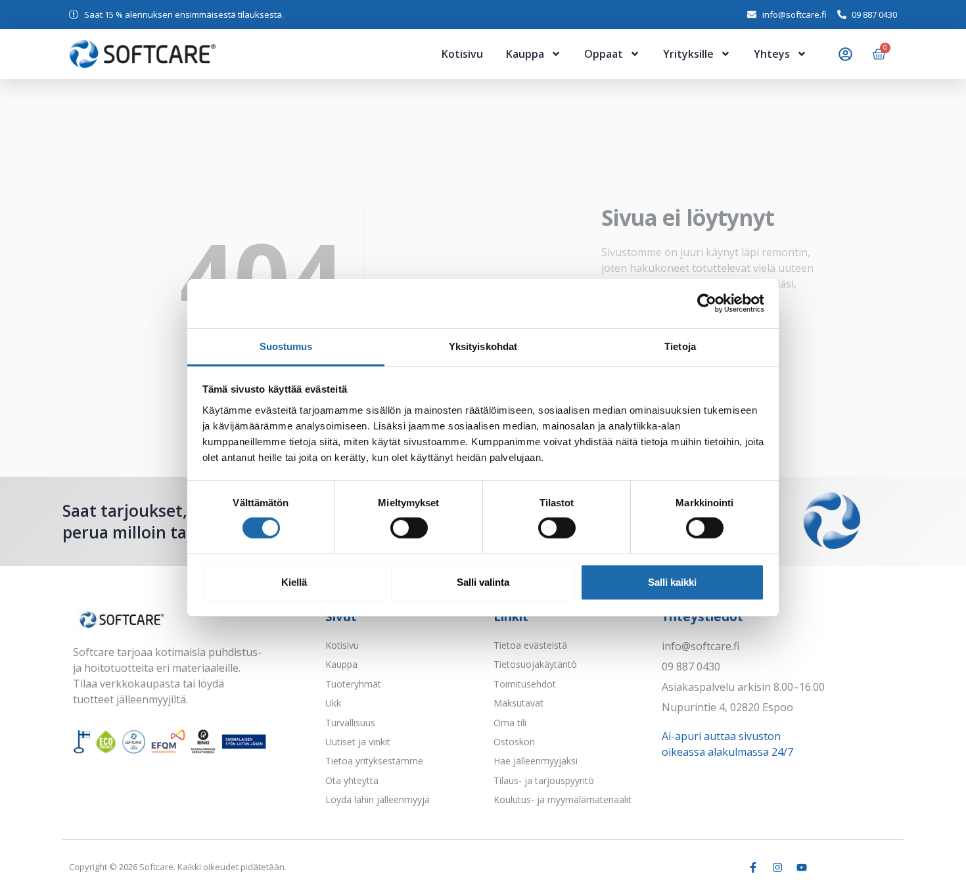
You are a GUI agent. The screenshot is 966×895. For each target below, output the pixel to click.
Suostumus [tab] (286, 345)
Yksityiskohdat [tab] (483, 345)
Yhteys (772, 54)
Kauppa (525, 54)
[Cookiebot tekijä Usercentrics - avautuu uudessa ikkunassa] (706, 303)
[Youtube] (801, 867)
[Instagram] (777, 867)
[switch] (409, 527)
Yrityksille (688, 54)
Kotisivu (462, 54)
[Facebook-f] (753, 867)
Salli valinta (483, 582)
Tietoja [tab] (680, 345)
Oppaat (603, 54)
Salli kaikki (672, 582)
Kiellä (294, 582)
